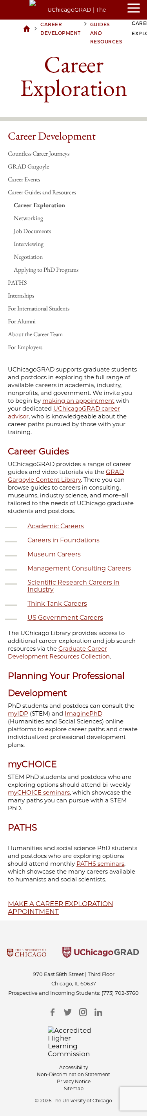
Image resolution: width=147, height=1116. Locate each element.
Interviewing (29, 244)
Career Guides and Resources (42, 192)
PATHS (17, 282)
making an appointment (78, 400)
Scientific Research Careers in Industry (73, 586)
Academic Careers (55, 526)
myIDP (18, 713)
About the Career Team (35, 334)
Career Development (52, 136)
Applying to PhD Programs (46, 270)
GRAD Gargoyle (28, 166)
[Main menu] (137, 8)
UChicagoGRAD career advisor (64, 412)
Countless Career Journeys (38, 153)
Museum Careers (54, 554)
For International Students (38, 308)
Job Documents (32, 231)
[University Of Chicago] (26, 955)
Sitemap (73, 1088)
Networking (28, 218)
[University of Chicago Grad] (101, 955)
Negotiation (28, 257)
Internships (21, 295)
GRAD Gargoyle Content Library (66, 475)
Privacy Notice (74, 1081)
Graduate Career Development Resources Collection (59, 652)
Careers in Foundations (63, 540)
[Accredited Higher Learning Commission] (73, 1042)
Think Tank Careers (57, 603)
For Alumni (22, 321)
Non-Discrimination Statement (73, 1074)
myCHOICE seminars (39, 792)
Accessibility (73, 1067)
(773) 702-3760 (120, 993)
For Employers (25, 347)
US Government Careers (65, 617)
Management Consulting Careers (79, 568)
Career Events (24, 179)
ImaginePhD (83, 713)
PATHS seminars (100, 863)
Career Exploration (39, 205)
